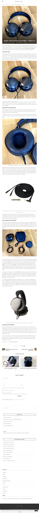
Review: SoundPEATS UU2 (7, 454)
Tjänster (4, 493)
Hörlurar (4, 474)
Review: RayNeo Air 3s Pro (7, 458)
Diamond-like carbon (8, 56)
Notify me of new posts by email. (6, 392)
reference (7, 341)
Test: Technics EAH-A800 (6, 423)
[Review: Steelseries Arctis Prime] (10, 361)
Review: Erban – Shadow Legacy (7, 456)
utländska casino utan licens (17, 498)
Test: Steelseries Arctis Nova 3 (7, 417)
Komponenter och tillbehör (6, 480)
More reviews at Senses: (20, 439)
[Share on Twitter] (22, 346)
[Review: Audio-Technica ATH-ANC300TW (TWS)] (28, 361)
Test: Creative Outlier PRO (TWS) (8, 425)
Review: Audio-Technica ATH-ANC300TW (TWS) (28, 368)
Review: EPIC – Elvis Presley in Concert (8, 446)
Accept (36, 510)
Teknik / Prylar (5, 491)
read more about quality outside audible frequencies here (25, 101)
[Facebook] (18, 506)
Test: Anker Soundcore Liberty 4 (7, 421)
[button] (3, 363)
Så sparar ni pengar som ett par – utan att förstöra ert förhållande (12, 419)
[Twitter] (21, 506)
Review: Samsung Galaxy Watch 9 (8, 450)
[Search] (36, 1)
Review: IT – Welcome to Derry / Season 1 (9, 460)
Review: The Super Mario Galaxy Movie (8, 448)
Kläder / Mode (5, 478)
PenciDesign (27, 509)
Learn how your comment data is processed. (19, 399)
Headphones (7, 4)
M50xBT (11, 332)
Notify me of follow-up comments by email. (8, 390)
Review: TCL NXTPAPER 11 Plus (8, 452)
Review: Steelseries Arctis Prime (10, 368)
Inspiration (4, 476)
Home (3, 4)
